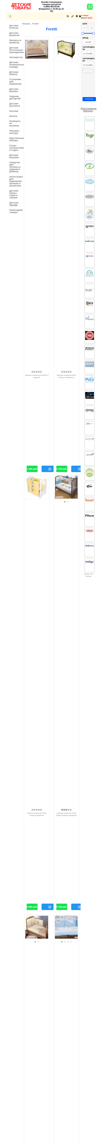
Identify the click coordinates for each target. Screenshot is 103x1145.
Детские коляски (13, 26)
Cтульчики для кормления (15, 81)
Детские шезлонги (14, 104)
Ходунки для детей (14, 97)
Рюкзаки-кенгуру (14, 132)
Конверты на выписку (14, 123)
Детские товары (21, 6)
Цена (85, 24)
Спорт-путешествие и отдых (15, 147)
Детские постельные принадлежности (15, 50)
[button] (64, 502)
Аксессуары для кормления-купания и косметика (15, 181)
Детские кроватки (14, 34)
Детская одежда (13, 203)
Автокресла (15, 57)
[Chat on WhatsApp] (90, 8)
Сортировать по (89, 48)
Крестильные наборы (15, 139)
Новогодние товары (15, 211)
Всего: (83, 18)
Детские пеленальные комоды (15, 64)
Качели (13, 116)
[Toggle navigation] (10, 16)
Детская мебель (13, 73)
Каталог (26, 24)
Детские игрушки (14, 156)
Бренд (85, 38)
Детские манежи (13, 90)
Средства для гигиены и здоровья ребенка (15, 167)
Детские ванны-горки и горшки (13, 194)
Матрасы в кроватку (15, 41)
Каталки (13, 111)
